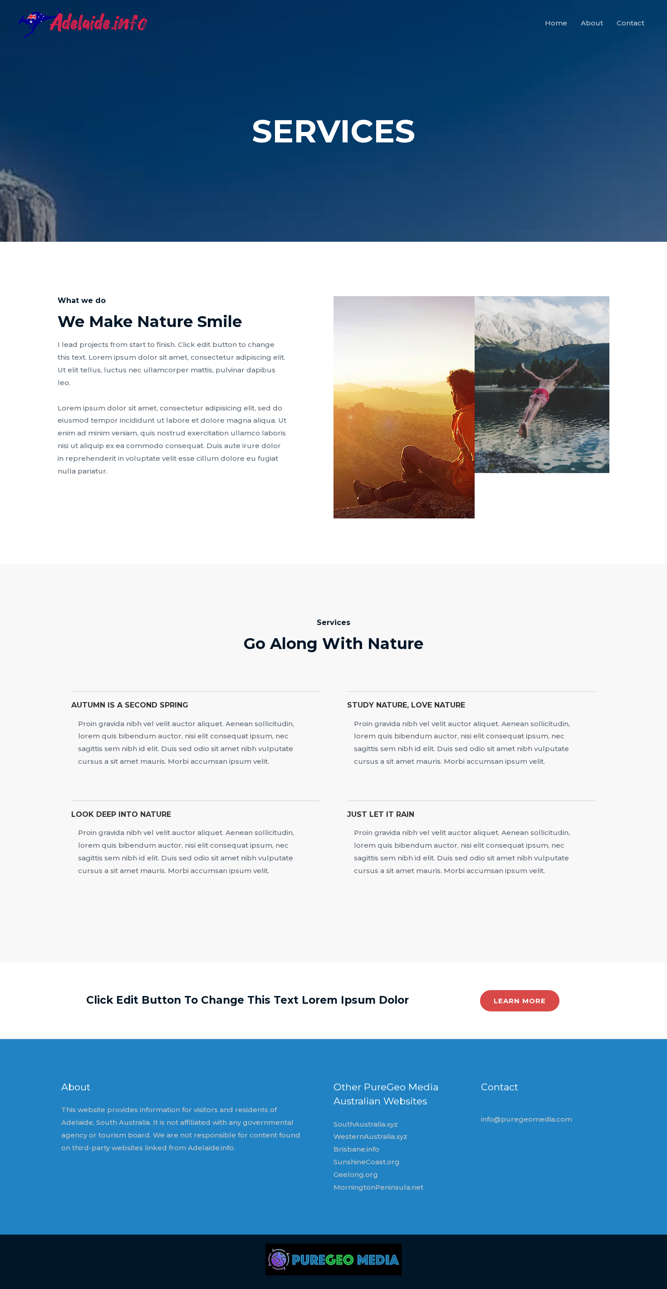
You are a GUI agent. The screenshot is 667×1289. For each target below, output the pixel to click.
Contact (630, 23)
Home (556, 23)
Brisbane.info (356, 1149)
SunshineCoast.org (367, 1161)
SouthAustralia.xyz (366, 1124)
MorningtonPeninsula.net (378, 1187)
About (592, 23)
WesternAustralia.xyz (370, 1136)
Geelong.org (356, 1174)
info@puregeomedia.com (526, 1119)
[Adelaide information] (85, 22)
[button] (519, 1000)
